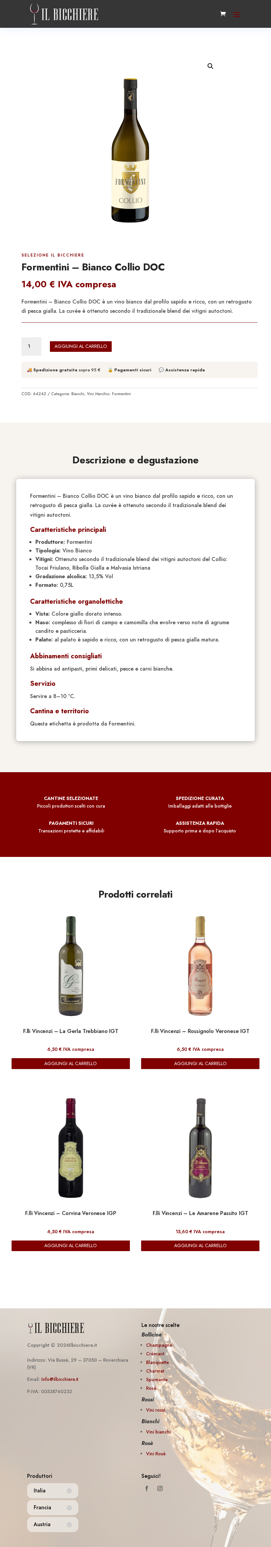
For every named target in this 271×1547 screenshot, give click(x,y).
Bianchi (77, 394)
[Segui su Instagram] (160, 1488)
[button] (210, 66)
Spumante (157, 1379)
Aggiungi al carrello (81, 346)
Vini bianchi (158, 1432)
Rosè (151, 1388)
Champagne (159, 1345)
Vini (90, 394)
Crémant (155, 1353)
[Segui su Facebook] (146, 1488)
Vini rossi (155, 1410)
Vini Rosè (156, 1453)
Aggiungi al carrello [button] (70, 1063)
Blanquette (157, 1362)
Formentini (121, 394)
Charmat (155, 1371)
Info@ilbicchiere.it (59, 1379)
